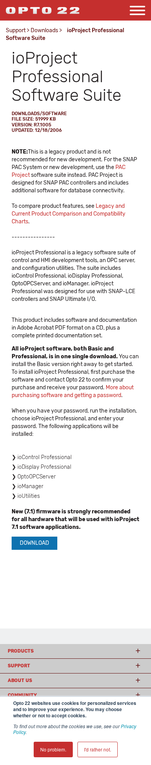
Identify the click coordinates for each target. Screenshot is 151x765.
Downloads (44, 30)
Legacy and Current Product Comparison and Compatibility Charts (68, 214)
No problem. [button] (53, 749)
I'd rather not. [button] (97, 749)
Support (16, 30)
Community (22, 695)
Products (21, 651)
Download (34, 543)
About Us (20, 680)
